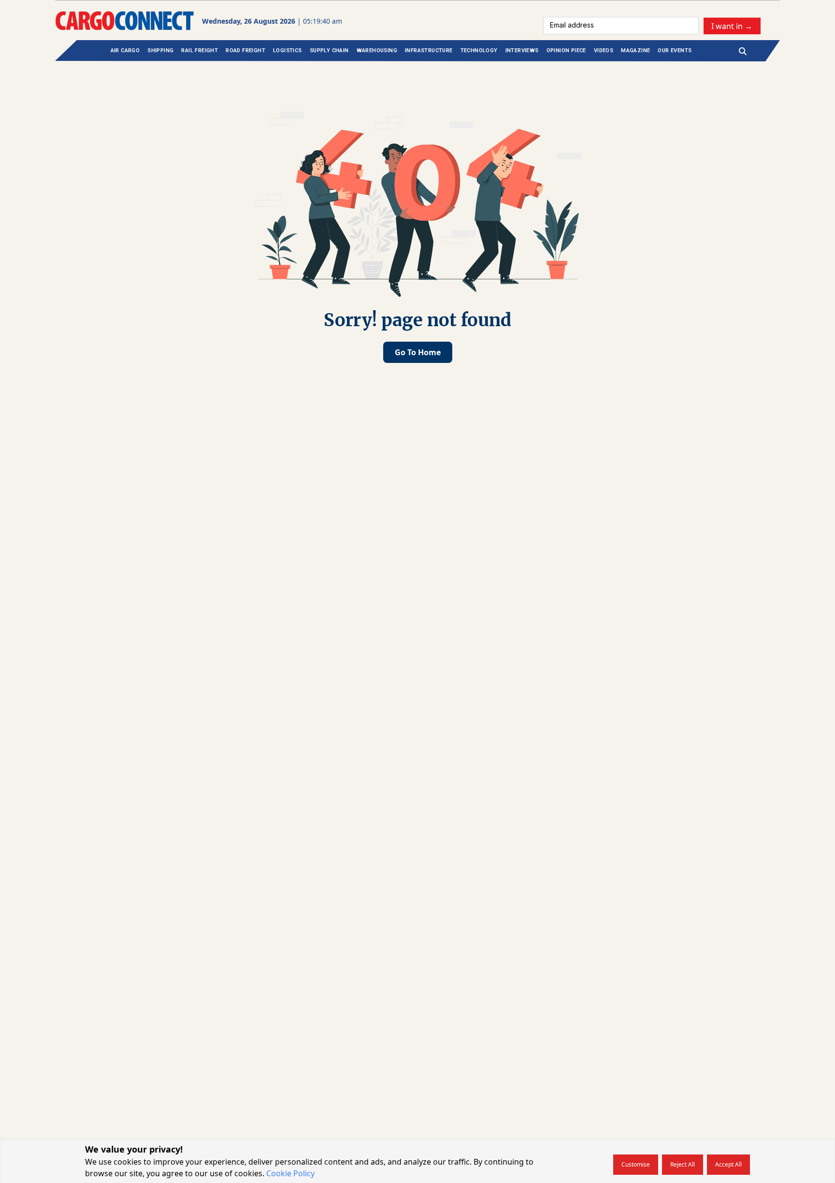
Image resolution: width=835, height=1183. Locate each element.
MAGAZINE (635, 50)
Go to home (418, 352)
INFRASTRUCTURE (429, 50)
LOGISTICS (287, 50)
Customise (635, 1164)
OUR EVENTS (674, 50)
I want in (731, 25)
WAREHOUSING (377, 50)
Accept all (728, 1164)
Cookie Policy (290, 1173)
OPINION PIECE (566, 50)
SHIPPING (160, 50)
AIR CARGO (125, 50)
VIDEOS (603, 50)
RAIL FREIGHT (199, 50)
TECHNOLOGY (479, 50)
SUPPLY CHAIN (329, 50)
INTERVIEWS (522, 50)
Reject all (682, 1164)
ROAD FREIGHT (245, 50)
